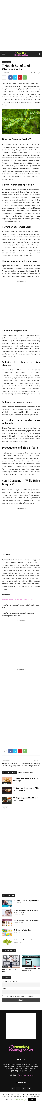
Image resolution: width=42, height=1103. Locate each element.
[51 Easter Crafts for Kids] (7, 932)
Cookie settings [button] (20, 1100)
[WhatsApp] (25, 77)
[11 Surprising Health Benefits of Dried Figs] (7, 780)
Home (4, 59)
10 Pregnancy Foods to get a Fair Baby (27, 920)
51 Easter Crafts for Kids (22, 930)
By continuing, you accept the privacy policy (19, 996)
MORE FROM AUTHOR (25, 773)
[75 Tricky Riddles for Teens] (11, 961)
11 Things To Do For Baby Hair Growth (26, 900)
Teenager (5, 966)
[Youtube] (29, 1089)
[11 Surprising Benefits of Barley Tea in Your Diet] (7, 800)
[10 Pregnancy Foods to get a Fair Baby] (7, 922)
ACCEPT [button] (32, 1099)
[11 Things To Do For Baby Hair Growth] (7, 903)
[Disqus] (21, 837)
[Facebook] (10, 77)
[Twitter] (15, 77)
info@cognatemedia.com (25, 1075)
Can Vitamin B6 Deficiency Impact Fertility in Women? (31, 765)
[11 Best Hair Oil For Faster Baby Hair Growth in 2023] (7, 912)
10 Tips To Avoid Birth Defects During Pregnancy (11, 765)
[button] (3, 54)
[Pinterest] (20, 77)
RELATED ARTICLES (9, 773)
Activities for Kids (26, 966)
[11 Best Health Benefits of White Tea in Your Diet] (7, 790)
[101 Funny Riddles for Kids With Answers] (31, 961)
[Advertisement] (21, 3)
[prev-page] (3, 808)
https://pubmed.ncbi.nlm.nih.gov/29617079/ (17, 600)
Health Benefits (11, 59)
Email (4, 989)
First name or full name (10, 981)
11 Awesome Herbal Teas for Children (26, 940)
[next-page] (6, 808)
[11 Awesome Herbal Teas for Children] (7, 942)
